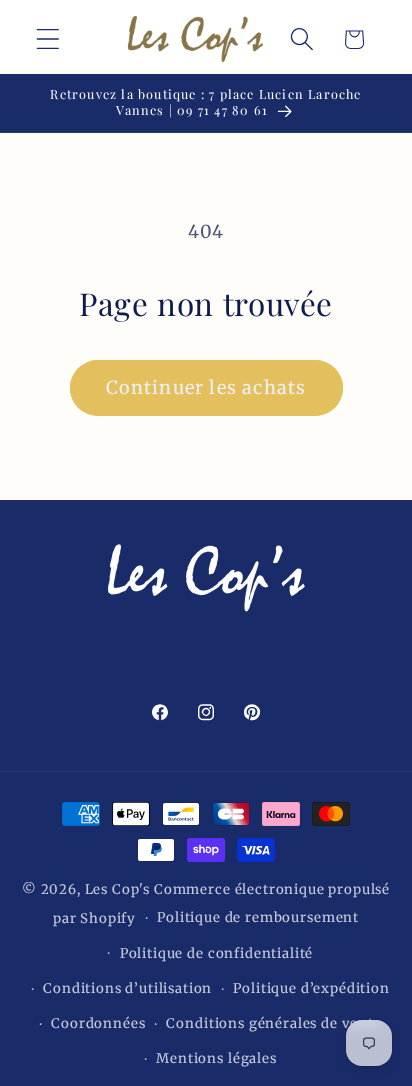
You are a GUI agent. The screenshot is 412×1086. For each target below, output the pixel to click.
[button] (48, 39)
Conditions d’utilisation (127, 988)
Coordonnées (98, 1023)
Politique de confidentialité (217, 953)
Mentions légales (216, 1058)
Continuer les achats (206, 387)
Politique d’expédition (311, 988)
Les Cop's (119, 889)
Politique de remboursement (258, 917)
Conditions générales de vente (273, 1023)
